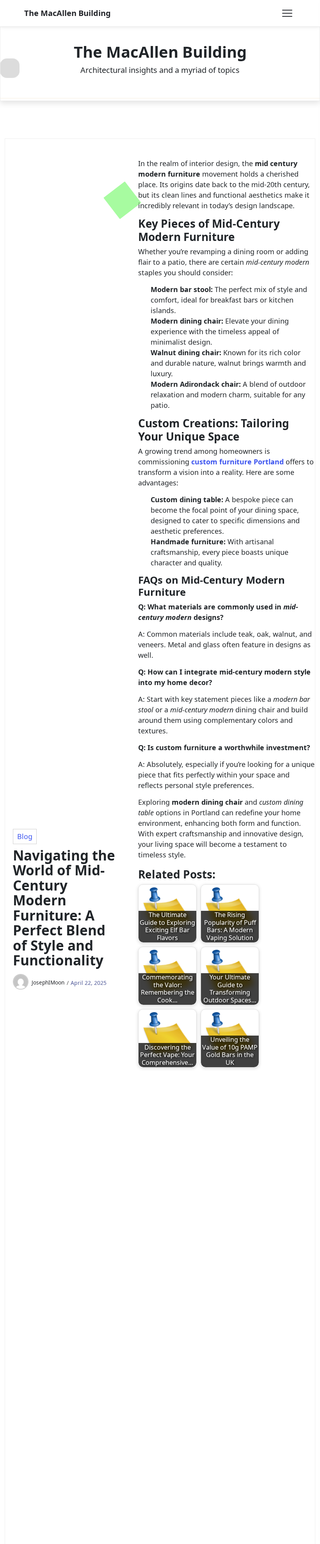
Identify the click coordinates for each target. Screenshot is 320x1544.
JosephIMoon (48, 982)
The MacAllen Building (67, 13)
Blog (24, 836)
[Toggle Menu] (287, 13)
